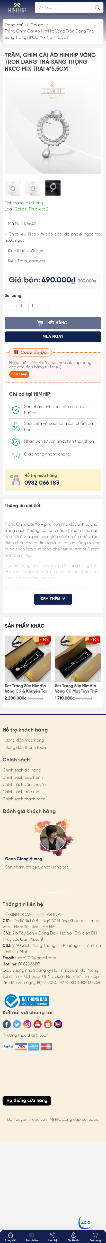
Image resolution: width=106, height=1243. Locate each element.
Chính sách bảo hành (23, 777)
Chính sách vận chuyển (24, 785)
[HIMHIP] (17, 7)
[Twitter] (17, 1024)
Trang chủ (14, 25)
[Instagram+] (27, 1024)
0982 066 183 (41, 483)
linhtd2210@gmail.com (35, 958)
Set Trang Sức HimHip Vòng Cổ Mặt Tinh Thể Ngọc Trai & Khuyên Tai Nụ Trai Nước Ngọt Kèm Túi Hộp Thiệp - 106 (77, 689)
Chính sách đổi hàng (22, 770)
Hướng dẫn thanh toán (24, 747)
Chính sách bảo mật (22, 792)
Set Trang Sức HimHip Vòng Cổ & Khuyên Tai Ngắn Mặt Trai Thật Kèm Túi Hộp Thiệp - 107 (28, 689)
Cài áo (37, 25)
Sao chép (19, 374)
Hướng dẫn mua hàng (23, 740)
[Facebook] (7, 1024)
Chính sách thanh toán (24, 799)
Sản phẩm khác (25, 626)
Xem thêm (51, 599)
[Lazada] (58, 1024)
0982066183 (29, 964)
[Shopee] (48, 1024)
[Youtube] (37, 1024)
